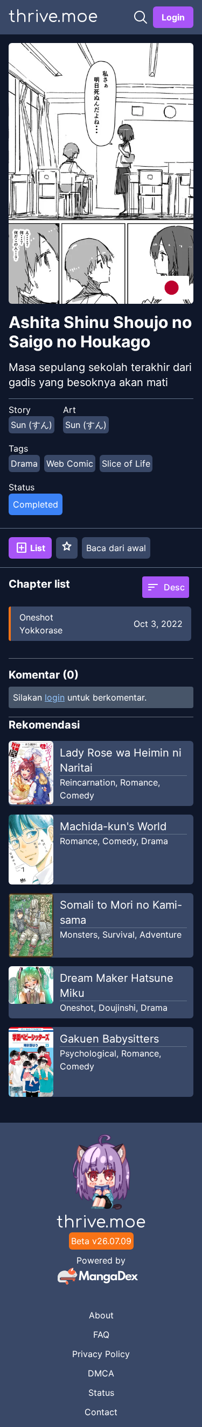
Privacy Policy (101, 1353)
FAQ (101, 1334)
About (101, 1315)
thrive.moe (53, 17)
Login (173, 17)
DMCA (101, 1373)
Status (101, 1392)
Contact (101, 1412)
